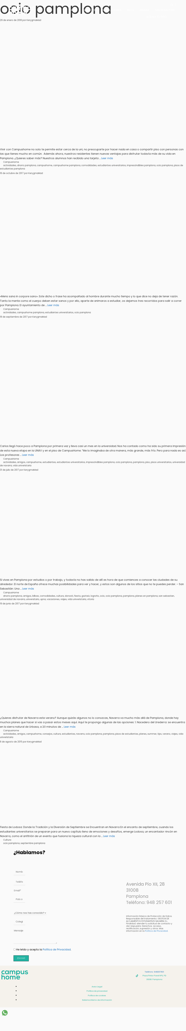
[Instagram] (121, 975)
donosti (69, 595)
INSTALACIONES (111, 10)
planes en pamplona (146, 595)
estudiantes (49, 462)
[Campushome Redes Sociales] (137, 975)
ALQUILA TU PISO (156, 17)
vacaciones (53, 599)
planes (142, 733)
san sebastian (166, 595)
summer (152, 733)
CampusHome (11, 162)
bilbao (35, 595)
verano (166, 733)
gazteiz (86, 595)
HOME (73, 10)
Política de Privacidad (57, 949)
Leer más (107, 158)
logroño (95, 595)
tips (160, 733)
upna (43, 599)
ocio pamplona (165, 165)
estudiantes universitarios (112, 165)
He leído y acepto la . (43, 949)
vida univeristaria (22, 465)
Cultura (7, 839)
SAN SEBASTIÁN (164, 10)
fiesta (77, 595)
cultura (60, 595)
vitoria (90, 599)
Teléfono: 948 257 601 (149, 902)
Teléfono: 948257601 (154, 971)
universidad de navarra (12, 599)
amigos (21, 462)
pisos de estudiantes (126, 733)
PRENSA (144, 10)
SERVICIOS (89, 10)
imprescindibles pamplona (141, 165)
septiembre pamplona (33, 843)
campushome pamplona (66, 165)
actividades (9, 165)
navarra (80, 733)
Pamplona (137, 896)
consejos (47, 733)
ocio (102, 595)
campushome (44, 165)
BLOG (130, 10)
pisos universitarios (161, 462)
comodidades (89, 165)
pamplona (138, 462)
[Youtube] (129, 975)
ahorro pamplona (26, 165)
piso (147, 462)
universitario (32, 599)
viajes (63, 599)
